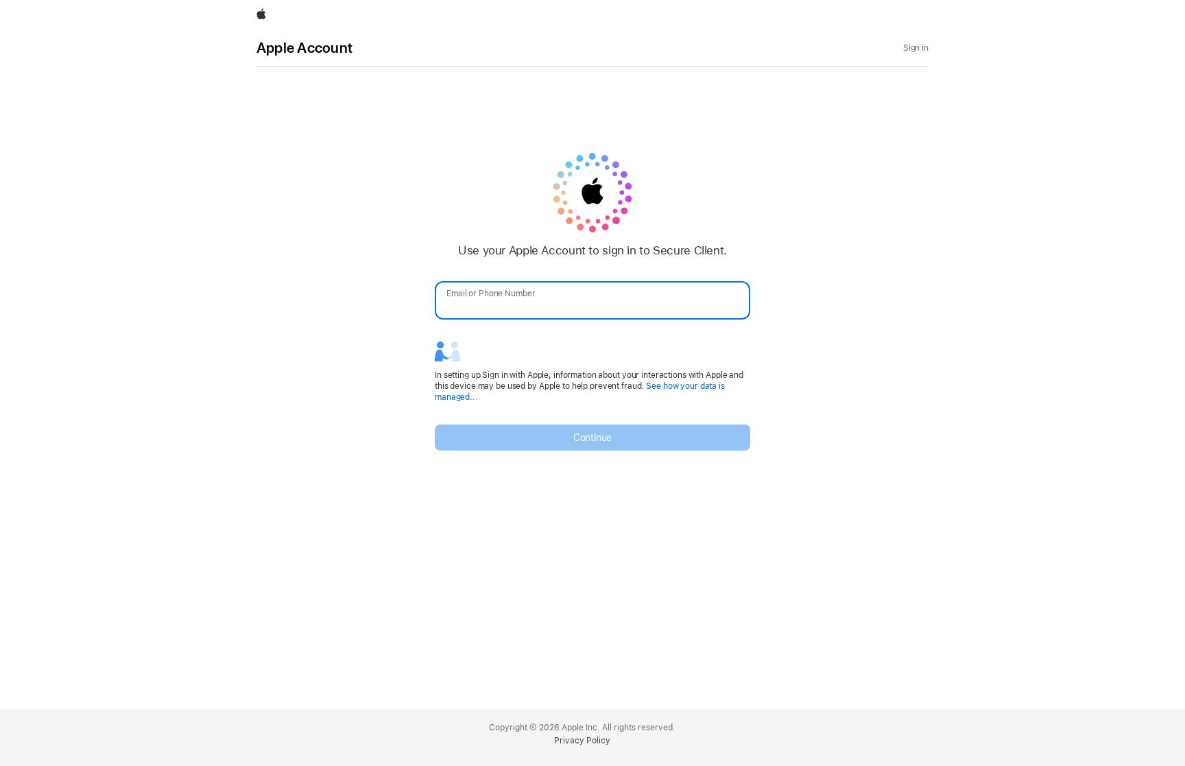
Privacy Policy (582, 740)
